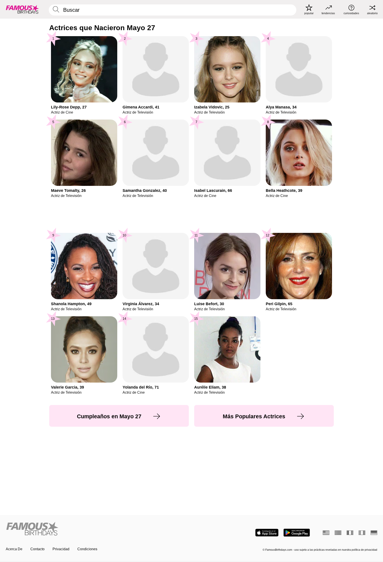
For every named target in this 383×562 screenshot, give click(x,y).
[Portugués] (338, 533)
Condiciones (87, 549)
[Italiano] (362, 533)
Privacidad (61, 549)
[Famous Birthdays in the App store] (267, 532)
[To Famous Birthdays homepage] (22, 9)
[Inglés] (326, 533)
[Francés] (350, 533)
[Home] (97, 529)
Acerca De (14, 549)
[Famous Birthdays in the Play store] (296, 532)
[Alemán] (374, 533)
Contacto (37, 549)
